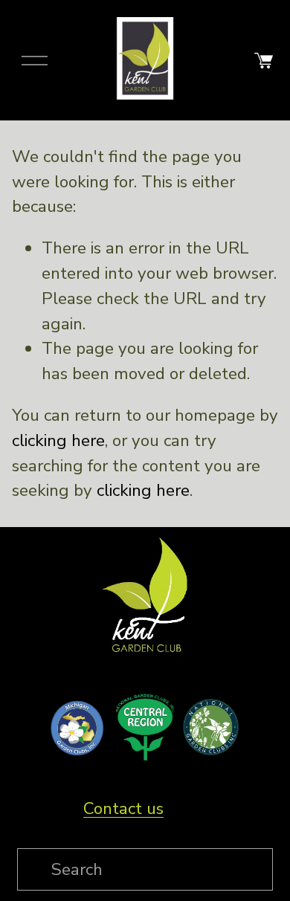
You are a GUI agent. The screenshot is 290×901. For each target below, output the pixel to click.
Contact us (123, 808)
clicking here (58, 440)
